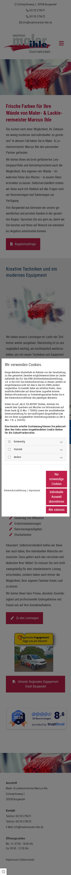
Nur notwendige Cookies (56, 479)
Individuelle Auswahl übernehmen (56, 496)
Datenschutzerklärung (15, 490)
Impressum (34, 490)
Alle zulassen (56, 510)
